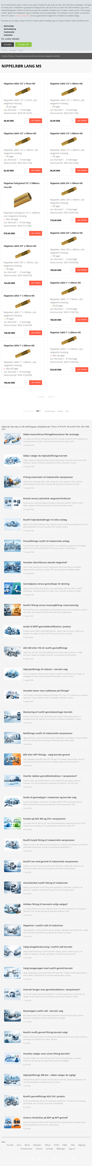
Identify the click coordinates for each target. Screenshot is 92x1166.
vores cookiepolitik (22, 16)
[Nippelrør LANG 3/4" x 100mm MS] (69, 190)
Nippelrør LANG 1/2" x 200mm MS (66, 133)
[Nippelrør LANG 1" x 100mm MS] (23, 303)
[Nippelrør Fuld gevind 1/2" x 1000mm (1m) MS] (23, 199)
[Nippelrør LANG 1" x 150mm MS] (69, 290)
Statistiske (8, 35)
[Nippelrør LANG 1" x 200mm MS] (23, 353)
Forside (4, 56)
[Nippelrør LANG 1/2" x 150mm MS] (23, 141)
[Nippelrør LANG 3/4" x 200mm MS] (69, 240)
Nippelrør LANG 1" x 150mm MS (65, 282)
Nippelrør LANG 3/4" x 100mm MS (66, 183)
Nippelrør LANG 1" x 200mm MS (19, 345)
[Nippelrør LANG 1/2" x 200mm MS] (69, 141)
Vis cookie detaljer (10, 38)
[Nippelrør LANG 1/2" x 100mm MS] (69, 91)
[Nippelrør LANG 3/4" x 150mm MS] (23, 253)
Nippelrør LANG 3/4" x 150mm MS (20, 246)
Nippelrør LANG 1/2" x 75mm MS (19, 83)
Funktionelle (9, 32)
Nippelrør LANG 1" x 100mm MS (19, 295)
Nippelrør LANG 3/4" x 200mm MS (66, 232)
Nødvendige (9, 26)
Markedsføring (10, 29)
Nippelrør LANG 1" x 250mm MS (65, 332)
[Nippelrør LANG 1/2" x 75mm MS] (23, 91)
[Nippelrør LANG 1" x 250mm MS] (69, 340)
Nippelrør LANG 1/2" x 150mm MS (20, 133)
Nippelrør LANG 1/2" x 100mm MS (66, 83)
